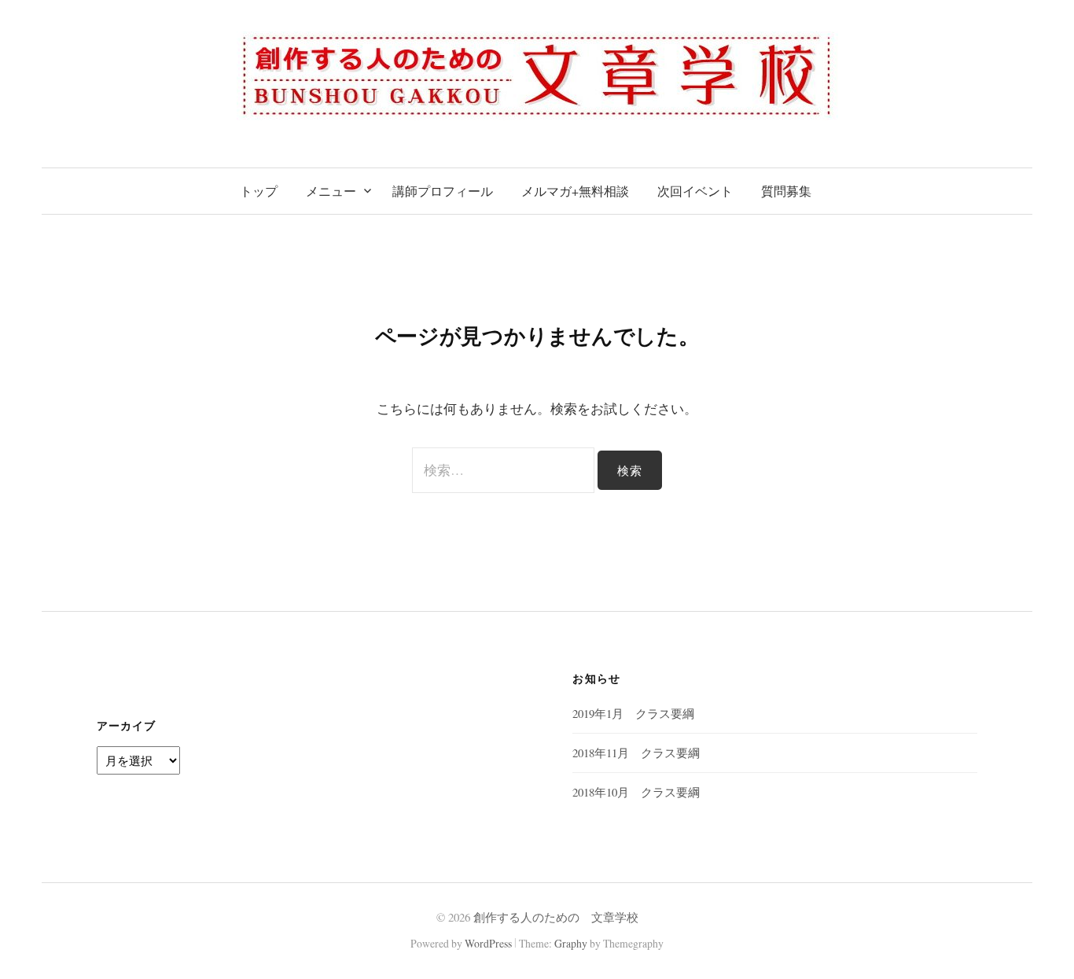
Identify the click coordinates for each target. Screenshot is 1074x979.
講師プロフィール (442, 190)
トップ (259, 190)
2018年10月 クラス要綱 (636, 792)
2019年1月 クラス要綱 (633, 713)
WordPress (488, 943)
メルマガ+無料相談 (575, 190)
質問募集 (786, 190)
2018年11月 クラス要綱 (636, 752)
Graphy (570, 943)
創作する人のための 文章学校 (555, 917)
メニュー (331, 190)
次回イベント (695, 190)
